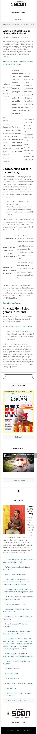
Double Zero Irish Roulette (12, 303)
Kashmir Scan (18, 4)
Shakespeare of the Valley (30, 510)
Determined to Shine (12, 678)
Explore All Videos (18, 481)
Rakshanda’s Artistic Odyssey (15, 574)
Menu (20, 19)
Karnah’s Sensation (11, 673)
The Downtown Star (12, 669)
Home (4, 24)
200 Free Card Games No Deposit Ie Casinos (18, 326)
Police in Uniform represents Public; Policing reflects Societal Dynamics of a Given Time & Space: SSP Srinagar (16, 581)
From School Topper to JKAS (15, 604)
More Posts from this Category (18, 700)
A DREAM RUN (10, 688)
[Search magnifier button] (32, 376)
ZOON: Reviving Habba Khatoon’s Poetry (19, 683)
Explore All (18, 437)
